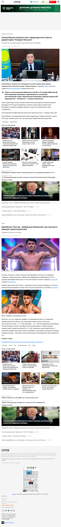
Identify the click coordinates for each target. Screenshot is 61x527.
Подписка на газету (52, 2)
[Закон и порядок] (35, 1)
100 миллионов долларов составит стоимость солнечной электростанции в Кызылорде (28, 177)
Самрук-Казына (13, 121)
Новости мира (7, 193)
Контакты (4, 503)
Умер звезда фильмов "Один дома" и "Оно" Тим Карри (17, 206)
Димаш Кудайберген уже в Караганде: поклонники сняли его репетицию (23, 215)
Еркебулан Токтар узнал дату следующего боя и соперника (22, 342)
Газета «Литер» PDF (7, 505)
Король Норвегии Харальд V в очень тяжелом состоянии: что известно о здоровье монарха (28, 197)
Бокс (15, 345)
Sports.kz (13, 282)
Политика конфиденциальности (9, 502)
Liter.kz (46, 86)
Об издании (4, 498)
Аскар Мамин (5, 121)
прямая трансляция (22, 345)
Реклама (4, 500)
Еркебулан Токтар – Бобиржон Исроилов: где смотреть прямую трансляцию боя (26, 202)
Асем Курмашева (6, 46)
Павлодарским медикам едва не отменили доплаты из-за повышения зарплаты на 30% (28, 172)
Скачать (14, 494)
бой (29, 345)
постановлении (15, 88)
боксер (33, 345)
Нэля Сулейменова (6, 235)
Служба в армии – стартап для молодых (14, 211)
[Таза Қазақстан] (44, 1)
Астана (10, 345)
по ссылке (54, 287)
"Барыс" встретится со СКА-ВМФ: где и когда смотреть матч (20, 397)
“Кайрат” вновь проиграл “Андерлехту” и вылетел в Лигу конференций (23, 402)
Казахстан (4, 345)
